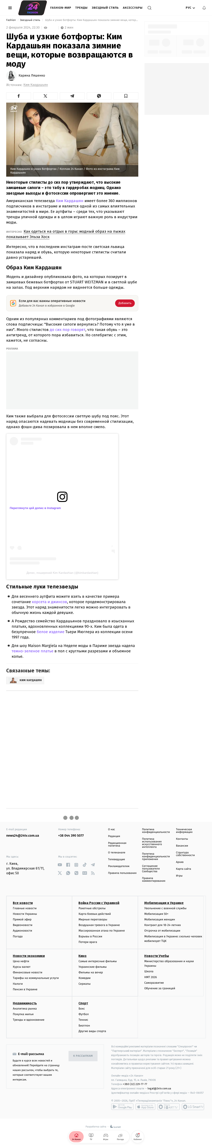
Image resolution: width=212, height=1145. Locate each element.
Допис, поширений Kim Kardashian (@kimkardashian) (62, 572)
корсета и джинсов (49, 602)
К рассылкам (83, 1056)
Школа (148, 971)
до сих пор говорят (67, 329)
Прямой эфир (22, 919)
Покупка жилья (23, 1014)
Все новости (23, 903)
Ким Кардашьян (35, 85)
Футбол (83, 1014)
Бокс (81, 1008)
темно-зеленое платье (32, 651)
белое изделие (50, 632)
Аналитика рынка (25, 1008)
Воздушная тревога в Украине (99, 925)
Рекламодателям (118, 866)
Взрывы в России (90, 936)
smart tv (168, 1106)
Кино (82, 956)
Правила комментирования (153, 879)
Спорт (83, 1003)
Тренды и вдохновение (28, 1020)
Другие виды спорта (92, 1031)
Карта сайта (183, 869)
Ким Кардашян (69, 200)
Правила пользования (122, 873)
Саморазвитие (154, 983)
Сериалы (84, 984)
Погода (18, 936)
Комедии (84, 978)
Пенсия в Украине (25, 989)
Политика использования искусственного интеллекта (152, 843)
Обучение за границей (159, 988)
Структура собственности (185, 854)
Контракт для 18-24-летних (162, 925)
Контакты (182, 839)
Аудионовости (22, 930)
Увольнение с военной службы (165, 908)
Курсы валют (21, 967)
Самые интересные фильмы (97, 961)
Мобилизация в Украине (164, 903)
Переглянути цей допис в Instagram (35, 508)
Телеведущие (116, 859)
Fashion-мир (60, 8)
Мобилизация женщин (159, 919)
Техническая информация (184, 831)
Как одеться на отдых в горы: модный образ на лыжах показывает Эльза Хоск (65, 234)
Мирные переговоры (92, 919)
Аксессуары (132, 8)
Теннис (83, 1020)
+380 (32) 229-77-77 (135, 1084)
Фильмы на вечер (90, 972)
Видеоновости (23, 925)
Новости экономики (29, 956)
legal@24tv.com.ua (159, 1088)
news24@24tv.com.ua (22, 836)
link (59, 864)
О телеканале (116, 852)
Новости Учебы (156, 956)
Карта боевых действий (94, 914)
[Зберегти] (126, 96)
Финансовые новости (27, 972)
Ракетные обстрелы (91, 908)
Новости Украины (25, 914)
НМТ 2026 (150, 977)
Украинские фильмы (92, 967)
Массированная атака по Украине (101, 930)
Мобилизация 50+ (156, 914)
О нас (111, 829)
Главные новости (25, 908)
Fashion (11, 20)
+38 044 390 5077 (71, 836)
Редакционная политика (117, 844)
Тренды (81, 8)
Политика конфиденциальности (156, 831)
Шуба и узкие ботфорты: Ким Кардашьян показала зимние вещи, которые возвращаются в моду (91, 20)
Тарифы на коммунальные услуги (36, 978)
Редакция (114, 836)
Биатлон (84, 1025)
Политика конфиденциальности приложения (156, 857)
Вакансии (182, 845)
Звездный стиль (105, 8)
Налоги (18, 984)
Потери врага (87, 942)
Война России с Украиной (98, 903)
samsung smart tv (193, 1106)
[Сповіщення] (204, 8)
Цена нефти (21, 961)
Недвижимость (25, 1003)
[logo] (32, 7)
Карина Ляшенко (32, 75)
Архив (180, 862)
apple (145, 1106)
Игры (179, 875)
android (122, 1106)
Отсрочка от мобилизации (162, 930)
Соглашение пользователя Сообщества (151, 869)
